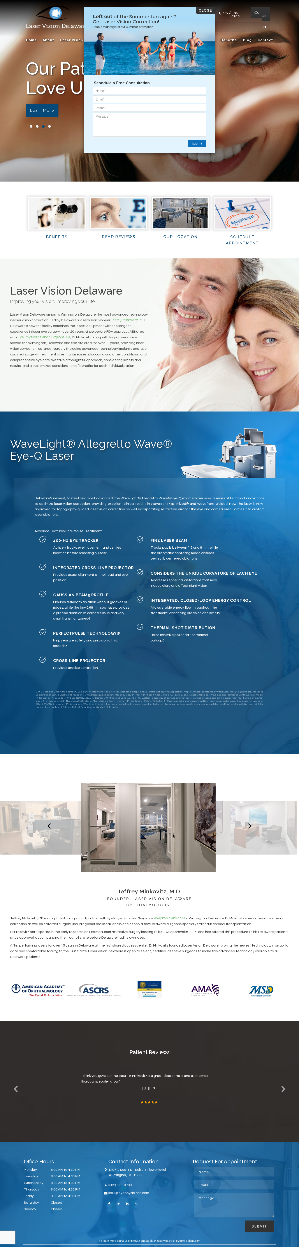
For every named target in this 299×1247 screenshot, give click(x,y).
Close (205, 10)
